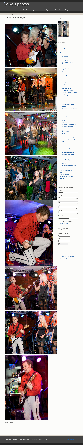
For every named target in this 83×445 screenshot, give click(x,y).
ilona (61, 172)
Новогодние (65, 112)
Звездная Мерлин (64, 174)
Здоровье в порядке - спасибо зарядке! (70, 93)
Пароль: (61, 238)
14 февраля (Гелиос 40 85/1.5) (68, 68)
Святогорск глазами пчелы (69, 124)
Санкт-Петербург (66, 160)
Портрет (34, 10)
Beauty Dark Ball (66, 60)
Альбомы (62, 50)
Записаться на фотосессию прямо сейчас (70, 0)
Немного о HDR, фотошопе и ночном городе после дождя (69, 109)
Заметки (62, 168)
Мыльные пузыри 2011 (68, 104)
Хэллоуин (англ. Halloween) (69, 165)
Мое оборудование (65, 48)
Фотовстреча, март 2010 (68, 137)
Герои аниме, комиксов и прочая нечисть (68, 155)
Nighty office (65, 84)
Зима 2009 (64, 100)
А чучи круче (65, 150)
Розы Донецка (65, 122)
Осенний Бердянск (67, 157)
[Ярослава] (63, 36)
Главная (6, 14)
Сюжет (41, 10)
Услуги (67, 10)
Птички (63, 120)
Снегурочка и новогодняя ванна (68, 176)
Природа (49, 10)
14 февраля (65, 71)
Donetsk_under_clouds (66, 170)
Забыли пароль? (64, 246)
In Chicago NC (65, 80)
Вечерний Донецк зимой (68, 152)
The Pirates (64, 58)
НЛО (63, 142)
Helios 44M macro (66, 76)
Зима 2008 (64, 98)
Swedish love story (66, 86)
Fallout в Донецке (66, 148)
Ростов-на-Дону (66, 96)
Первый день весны (67, 116)
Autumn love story (66, 73)
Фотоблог (26, 10)
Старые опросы (63, 223)
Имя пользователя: (64, 233)
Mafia (63, 66)
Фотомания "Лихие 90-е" (68, 139)
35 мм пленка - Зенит (67, 146)
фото (52, 426)
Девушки (62, 52)
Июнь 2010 (64, 102)
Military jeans (65, 82)
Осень (63, 114)
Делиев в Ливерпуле (68, 88)
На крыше (64, 144)
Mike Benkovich (70, 439)
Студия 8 (64, 133)
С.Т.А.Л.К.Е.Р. (65, 56)
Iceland (63, 78)
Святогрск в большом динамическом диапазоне (68, 127)
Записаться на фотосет (66, 46)
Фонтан (62, 178)
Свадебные (58, 10)
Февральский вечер (67, 135)
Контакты (75, 10)
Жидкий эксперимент (67, 90)
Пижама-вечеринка (67, 118)
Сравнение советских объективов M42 (67, 130)
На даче (64, 106)
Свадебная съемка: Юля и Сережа (69, 162)
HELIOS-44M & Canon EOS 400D (69, 63)
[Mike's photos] (16, 4)
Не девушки (12, 14)
